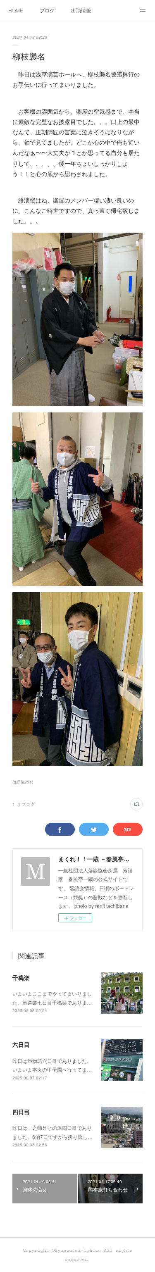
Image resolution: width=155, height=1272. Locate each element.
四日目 (21, 1112)
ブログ (47, 10)
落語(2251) (22, 782)
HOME (15, 10)
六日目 (21, 1044)
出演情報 (81, 10)
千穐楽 (21, 977)
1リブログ (23, 804)
